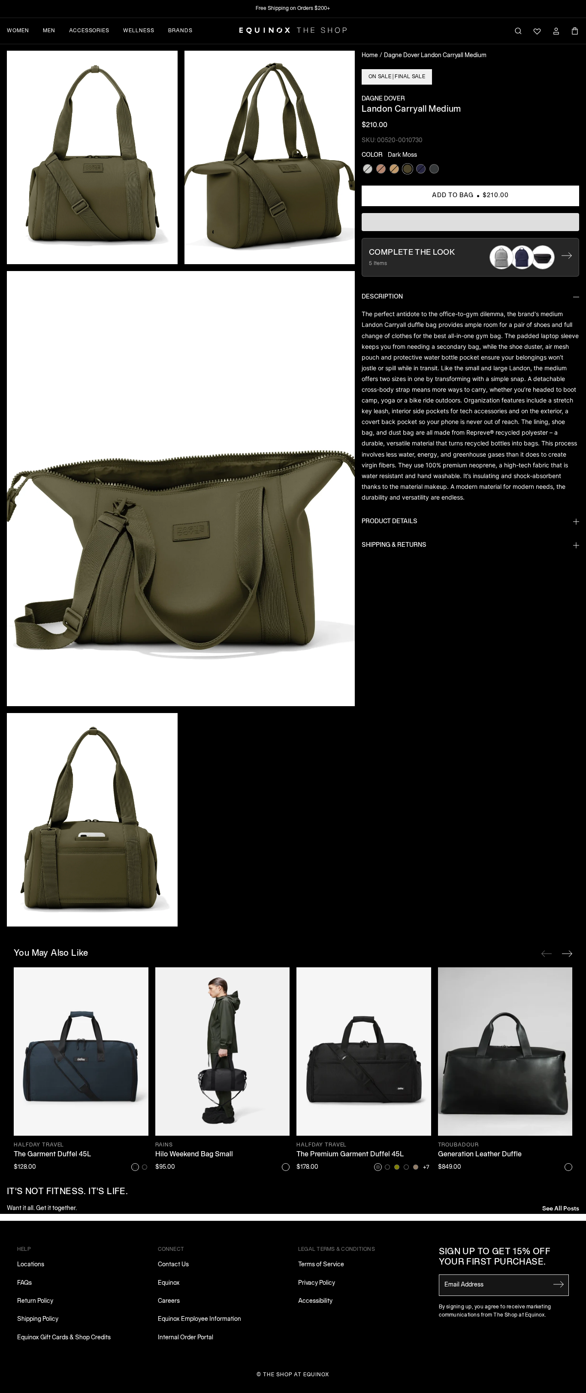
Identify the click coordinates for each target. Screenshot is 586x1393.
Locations (30, 1265)
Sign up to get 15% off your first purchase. (495, 1257)
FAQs (24, 1283)
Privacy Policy (316, 1283)
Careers (169, 1301)
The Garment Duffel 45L (52, 1155)
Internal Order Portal (185, 1338)
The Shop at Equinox (296, 1374)
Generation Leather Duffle (480, 1155)
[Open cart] (575, 31)
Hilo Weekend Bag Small (194, 1155)
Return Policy (35, 1301)
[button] (92, 157)
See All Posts (560, 1208)
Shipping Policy (37, 1319)
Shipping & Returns (394, 545)
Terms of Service (321, 1265)
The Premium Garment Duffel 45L (350, 1155)
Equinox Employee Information (199, 1319)
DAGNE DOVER (383, 99)
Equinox (169, 1283)
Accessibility (315, 1301)
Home (370, 55)
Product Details (389, 521)
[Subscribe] (558, 1284)
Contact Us (173, 1265)
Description (382, 297)
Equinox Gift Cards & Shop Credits (64, 1338)
